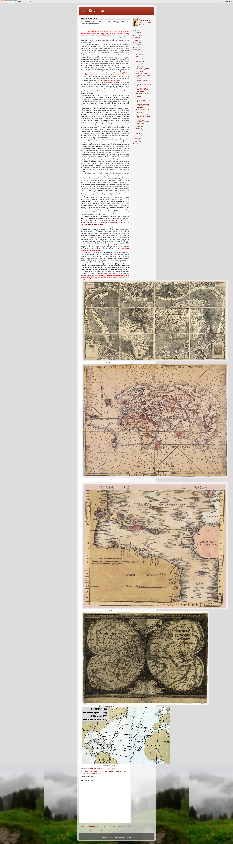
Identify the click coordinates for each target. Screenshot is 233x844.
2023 (136, 40)
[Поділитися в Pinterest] (114, 769)
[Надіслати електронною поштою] (107, 769)
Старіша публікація (121, 826)
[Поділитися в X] (111, 769)
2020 (136, 47)
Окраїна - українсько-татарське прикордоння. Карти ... (144, 84)
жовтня (138, 56)
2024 (136, 37)
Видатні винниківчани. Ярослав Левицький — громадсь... (143, 111)
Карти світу (119, 771)
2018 (136, 138)
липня (138, 64)
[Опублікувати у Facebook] (113, 769)
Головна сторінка (104, 826)
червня (138, 66)
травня (138, 126)
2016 (136, 143)
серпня (138, 61)
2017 (136, 141)
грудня (138, 52)
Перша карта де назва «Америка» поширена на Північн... (144, 100)
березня (139, 131)
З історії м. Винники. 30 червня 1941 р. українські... (143, 70)
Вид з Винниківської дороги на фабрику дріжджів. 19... (144, 116)
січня (138, 135)
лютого (138, 133)
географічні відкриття (108, 771)
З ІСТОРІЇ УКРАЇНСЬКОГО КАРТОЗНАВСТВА (143, 79)
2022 (136, 42)
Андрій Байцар (92, 11)
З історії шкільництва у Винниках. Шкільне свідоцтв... (142, 95)
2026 (136, 33)
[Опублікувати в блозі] (109, 769)
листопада (139, 54)
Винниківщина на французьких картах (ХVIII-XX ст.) (142, 122)
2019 (136, 49)
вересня (139, 59)
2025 (136, 35)
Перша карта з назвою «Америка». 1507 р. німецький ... (142, 106)
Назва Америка (95, 773)
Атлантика (98, 771)
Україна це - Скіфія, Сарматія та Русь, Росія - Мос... (144, 75)
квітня (138, 128)
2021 (136, 45)
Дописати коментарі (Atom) (98, 830)
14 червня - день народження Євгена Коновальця (142, 90)
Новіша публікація (88, 826)
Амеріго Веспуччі (90, 771)
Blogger (129, 837)
